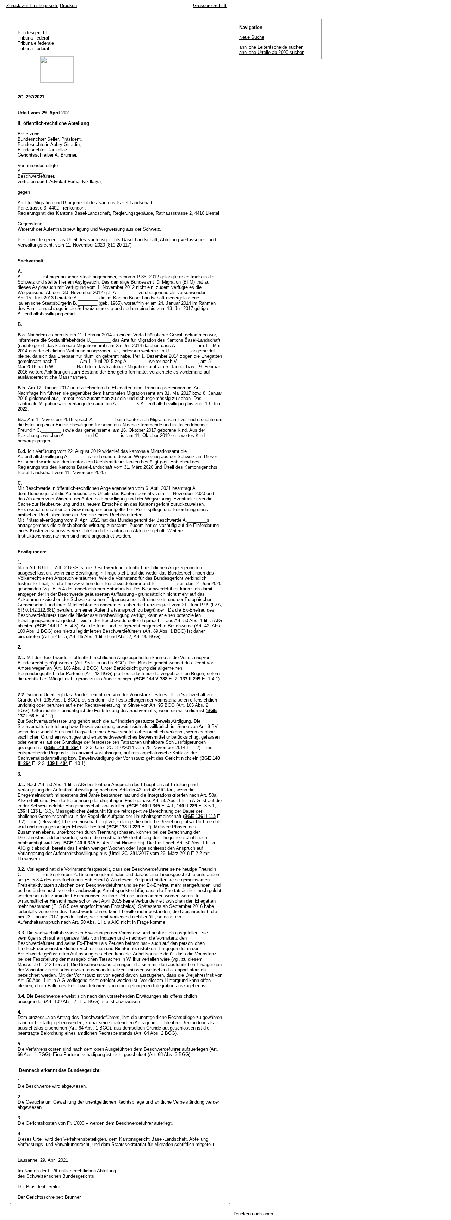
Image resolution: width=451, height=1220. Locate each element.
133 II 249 (190, 678)
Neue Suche (251, 37)
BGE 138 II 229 (124, 827)
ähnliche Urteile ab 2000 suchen (271, 52)
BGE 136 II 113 (200, 816)
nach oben (262, 1213)
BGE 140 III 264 (62, 747)
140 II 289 (187, 805)
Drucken (68, 5)
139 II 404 (57, 763)
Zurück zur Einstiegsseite (32, 5)
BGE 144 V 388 (151, 678)
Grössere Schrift (210, 5)
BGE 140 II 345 (144, 805)
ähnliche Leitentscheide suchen (271, 47)
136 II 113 (28, 811)
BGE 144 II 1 (49, 626)
